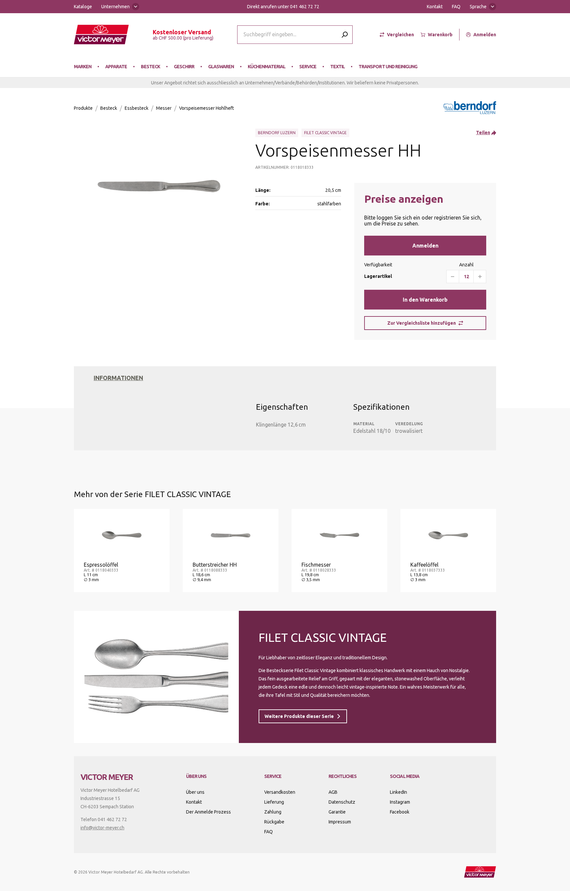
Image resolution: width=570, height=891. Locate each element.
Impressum (340, 821)
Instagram (400, 802)
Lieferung (274, 802)
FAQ (456, 6)
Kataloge (83, 6)
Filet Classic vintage (325, 133)
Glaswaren (221, 66)
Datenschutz (342, 802)
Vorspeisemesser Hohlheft (206, 108)
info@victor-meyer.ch (102, 827)
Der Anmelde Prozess (208, 812)
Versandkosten (279, 792)
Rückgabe (274, 821)
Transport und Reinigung (388, 66)
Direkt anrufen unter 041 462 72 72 (283, 6)
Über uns (195, 792)
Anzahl (466, 264)
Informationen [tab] (118, 377)
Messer (164, 108)
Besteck (150, 66)
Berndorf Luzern (277, 133)
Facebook (399, 812)
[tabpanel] (282, 410)
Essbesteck (136, 108)
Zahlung (272, 812)
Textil (337, 66)
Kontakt (435, 6)
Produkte (83, 108)
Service (307, 66)
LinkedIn (398, 792)
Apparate (116, 66)
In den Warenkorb (425, 300)
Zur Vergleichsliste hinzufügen (421, 323)
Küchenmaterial (266, 66)
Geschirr (184, 66)
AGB (333, 792)
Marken (82, 66)
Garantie (337, 812)
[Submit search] (345, 34)
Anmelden (425, 246)
